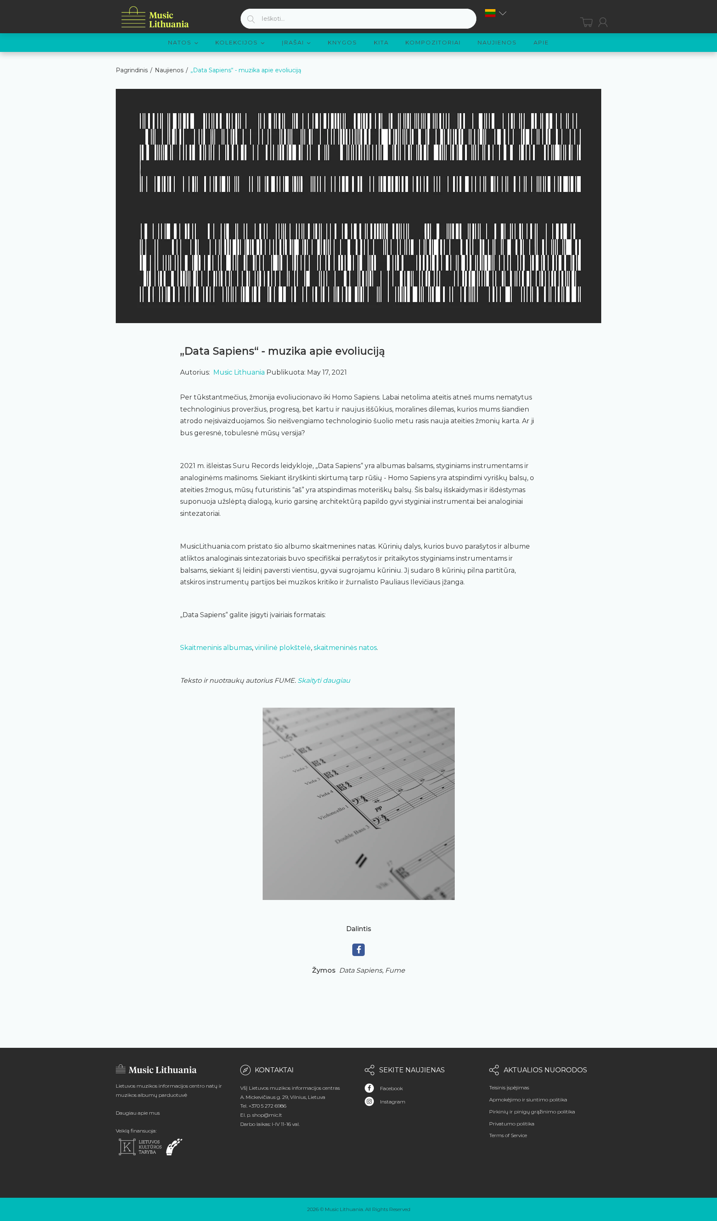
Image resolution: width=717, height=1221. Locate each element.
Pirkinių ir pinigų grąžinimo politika (532, 1111)
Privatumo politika (511, 1123)
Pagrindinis (132, 70)
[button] (496, 13)
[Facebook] (358, 950)
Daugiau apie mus (138, 1113)
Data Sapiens (361, 970)
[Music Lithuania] (155, 17)
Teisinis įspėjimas (509, 1087)
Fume (395, 970)
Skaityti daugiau (324, 680)
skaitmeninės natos (345, 648)
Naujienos (169, 70)
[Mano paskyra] (602, 22)
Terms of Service (508, 1135)
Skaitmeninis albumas (216, 648)
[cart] (586, 22)
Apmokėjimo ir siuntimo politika (528, 1099)
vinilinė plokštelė (283, 648)
